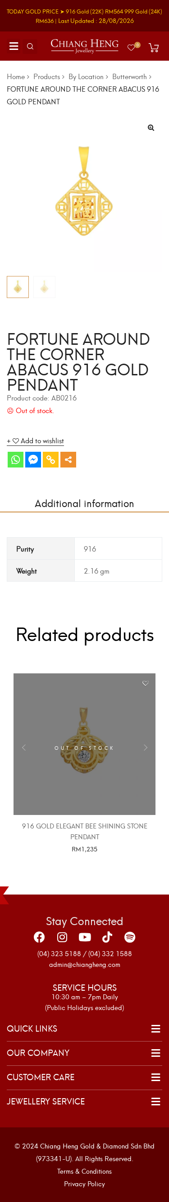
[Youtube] (84, 937)
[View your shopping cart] (154, 48)
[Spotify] (130, 937)
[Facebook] (39, 937)
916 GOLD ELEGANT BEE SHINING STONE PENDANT (84, 830)
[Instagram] (62, 937)
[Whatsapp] (15, 459)
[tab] (84, 502)
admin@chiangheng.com (84, 964)
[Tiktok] (107, 937)
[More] (68, 459)
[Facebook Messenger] (33, 459)
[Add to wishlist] (145, 683)
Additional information (84, 502)
